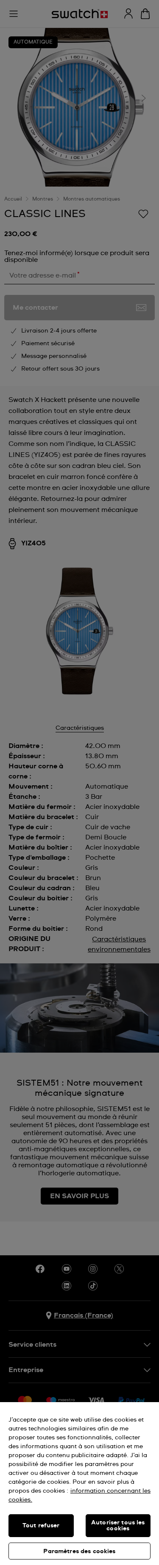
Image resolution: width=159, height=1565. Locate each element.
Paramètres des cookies (79, 1551)
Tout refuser (41, 1526)
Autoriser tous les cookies (118, 1526)
